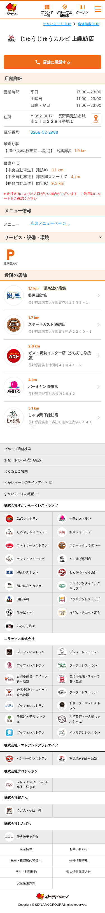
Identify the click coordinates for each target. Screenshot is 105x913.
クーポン (82, 12)
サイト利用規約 (26, 871)
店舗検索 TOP (88, 24)
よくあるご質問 (16, 471)
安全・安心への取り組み (22, 460)
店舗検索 (64, 14)
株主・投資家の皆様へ (26, 860)
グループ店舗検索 (17, 449)
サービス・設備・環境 (26, 237)
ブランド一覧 (47, 14)
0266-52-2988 (44, 132)
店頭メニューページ (48, 223)
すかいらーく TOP (57, 24)
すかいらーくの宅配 (19, 494)
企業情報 (26, 849)
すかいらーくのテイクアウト (26, 482)
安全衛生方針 (26, 883)
